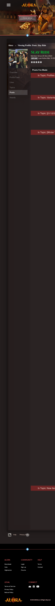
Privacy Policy (24, 535)
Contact (40, 567)
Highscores (8, 570)
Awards (13, 97)
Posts (12, 92)
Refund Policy (9, 592)
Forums (23, 570)
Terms (40, 564)
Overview (13, 72)
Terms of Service (10, 586)
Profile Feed (14, 77)
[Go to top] (27, 535)
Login (23, 564)
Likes (12, 82)
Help (14, 535)
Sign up (23, 567)
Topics (12, 87)
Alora (10, 45)
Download (8, 564)
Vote (6, 567)
